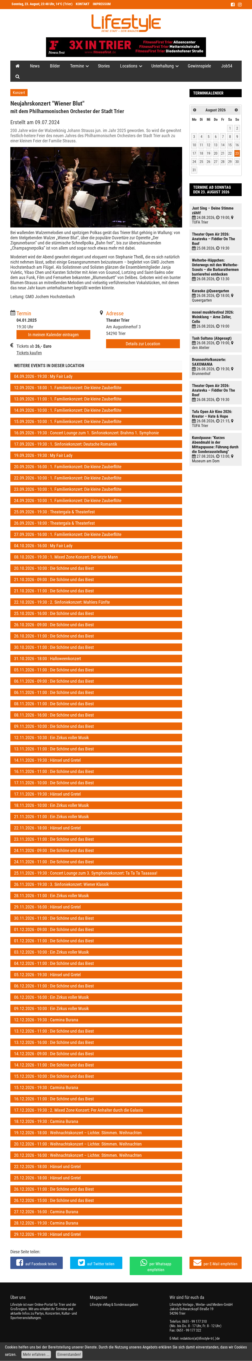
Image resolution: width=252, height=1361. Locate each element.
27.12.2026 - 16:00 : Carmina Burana (46, 1211)
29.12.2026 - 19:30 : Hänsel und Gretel (47, 1234)
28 (222, 162)
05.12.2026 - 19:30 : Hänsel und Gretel (47, 974)
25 (201, 162)
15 (230, 145)
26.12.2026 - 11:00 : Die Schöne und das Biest (54, 1189)
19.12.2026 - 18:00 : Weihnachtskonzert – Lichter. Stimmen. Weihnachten (78, 1132)
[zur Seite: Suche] (17, 76)
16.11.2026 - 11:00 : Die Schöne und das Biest (54, 771)
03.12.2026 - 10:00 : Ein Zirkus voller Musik (51, 952)
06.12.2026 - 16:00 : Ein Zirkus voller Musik (51, 997)
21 (222, 153)
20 (215, 153)
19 (208, 153)
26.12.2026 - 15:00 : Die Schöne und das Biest (54, 1200)
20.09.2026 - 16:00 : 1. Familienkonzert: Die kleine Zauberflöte (67, 466)
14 (222, 145)
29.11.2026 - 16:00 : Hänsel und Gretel (47, 906)
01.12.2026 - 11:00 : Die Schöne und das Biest (54, 940)
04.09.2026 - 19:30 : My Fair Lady (43, 376)
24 (194, 162)
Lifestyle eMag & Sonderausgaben (114, 1304)
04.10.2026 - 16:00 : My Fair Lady (43, 545)
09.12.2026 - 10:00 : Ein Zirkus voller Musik (51, 1008)
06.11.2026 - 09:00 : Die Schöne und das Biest (54, 681)
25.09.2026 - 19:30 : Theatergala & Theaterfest (54, 511)
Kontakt (83, 4)
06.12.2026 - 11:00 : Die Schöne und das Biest (54, 985)
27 (215, 162)
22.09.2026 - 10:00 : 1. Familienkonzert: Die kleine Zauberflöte (67, 477)
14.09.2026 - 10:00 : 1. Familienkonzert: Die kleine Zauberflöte (67, 410)
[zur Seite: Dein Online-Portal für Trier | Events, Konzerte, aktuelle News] (17, 66)
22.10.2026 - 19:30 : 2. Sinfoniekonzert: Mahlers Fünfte (62, 602)
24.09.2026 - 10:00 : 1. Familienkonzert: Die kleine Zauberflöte (67, 500)
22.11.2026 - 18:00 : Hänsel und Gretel (47, 827)
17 (194, 153)
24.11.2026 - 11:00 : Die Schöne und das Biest (54, 861)
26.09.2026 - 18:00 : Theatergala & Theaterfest (54, 523)
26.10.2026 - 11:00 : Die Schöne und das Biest (54, 636)
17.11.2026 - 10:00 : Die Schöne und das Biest (54, 782)
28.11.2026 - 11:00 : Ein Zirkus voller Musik (51, 895)
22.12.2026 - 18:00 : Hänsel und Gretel (47, 1166)
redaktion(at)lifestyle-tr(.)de (200, 1338)
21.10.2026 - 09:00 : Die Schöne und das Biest (54, 579)
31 (194, 170)
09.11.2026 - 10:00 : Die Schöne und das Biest (54, 726)
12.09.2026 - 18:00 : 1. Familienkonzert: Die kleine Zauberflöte (67, 387)
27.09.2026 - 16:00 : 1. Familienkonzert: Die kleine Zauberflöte (67, 534)
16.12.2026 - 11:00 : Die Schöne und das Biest (54, 1098)
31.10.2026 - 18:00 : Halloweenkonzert (47, 658)
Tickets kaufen (29, 352)
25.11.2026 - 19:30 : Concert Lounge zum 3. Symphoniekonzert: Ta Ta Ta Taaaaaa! (85, 873)
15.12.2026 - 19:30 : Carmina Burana (46, 1087)
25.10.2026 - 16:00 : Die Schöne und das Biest (54, 613)
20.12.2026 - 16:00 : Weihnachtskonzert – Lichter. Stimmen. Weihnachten (78, 1155)
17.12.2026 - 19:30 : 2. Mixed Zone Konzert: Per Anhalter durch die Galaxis (78, 1110)
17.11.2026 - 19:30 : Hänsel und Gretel (47, 794)
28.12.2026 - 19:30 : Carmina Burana (46, 1223)
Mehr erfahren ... (36, 1354)
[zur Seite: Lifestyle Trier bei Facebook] (233, 4)
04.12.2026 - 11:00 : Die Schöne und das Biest (54, 963)
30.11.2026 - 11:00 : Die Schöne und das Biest (54, 918)
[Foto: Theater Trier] (96, 187)
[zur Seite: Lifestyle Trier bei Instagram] (240, 4)
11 (201, 145)
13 (215, 145)
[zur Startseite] (126, 23)
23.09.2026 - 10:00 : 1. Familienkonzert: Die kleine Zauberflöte (67, 489)
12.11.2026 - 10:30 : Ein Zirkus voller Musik (51, 737)
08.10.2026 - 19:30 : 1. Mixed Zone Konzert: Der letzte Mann (66, 557)
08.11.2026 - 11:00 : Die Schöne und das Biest (54, 703)
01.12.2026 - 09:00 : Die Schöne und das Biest (54, 929)
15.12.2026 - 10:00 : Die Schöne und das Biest (54, 1076)
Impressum (102, 4)
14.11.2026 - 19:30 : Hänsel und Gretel (47, 760)
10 (194, 145)
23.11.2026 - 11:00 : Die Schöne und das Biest (54, 839)
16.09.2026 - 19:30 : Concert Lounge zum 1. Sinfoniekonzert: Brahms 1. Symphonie (86, 432)
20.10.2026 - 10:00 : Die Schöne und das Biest (54, 568)
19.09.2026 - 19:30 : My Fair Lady (43, 455)
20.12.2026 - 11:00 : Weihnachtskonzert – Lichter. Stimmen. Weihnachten (78, 1144)
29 (230, 162)
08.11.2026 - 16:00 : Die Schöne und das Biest (54, 715)
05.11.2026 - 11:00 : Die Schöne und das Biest (54, 669)
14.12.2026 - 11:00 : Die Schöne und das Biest (54, 1064)
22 (230, 153)
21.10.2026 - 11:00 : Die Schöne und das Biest (54, 590)
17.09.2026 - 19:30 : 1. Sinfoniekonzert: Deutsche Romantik (65, 444)
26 (208, 162)
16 (237, 145)
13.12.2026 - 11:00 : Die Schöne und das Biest (54, 1031)
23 (237, 153)
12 (208, 145)
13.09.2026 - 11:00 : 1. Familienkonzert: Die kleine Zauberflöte (67, 398)
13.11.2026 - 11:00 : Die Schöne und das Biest (54, 748)
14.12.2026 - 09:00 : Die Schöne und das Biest (54, 1053)
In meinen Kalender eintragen (53, 334)
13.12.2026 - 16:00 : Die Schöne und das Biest (54, 1042)
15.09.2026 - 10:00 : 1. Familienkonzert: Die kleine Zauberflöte (67, 421)
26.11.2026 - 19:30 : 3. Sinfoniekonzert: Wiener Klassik (61, 884)
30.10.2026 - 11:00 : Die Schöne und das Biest (54, 647)
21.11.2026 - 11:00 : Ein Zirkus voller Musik (51, 816)
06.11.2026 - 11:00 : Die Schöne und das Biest (54, 692)
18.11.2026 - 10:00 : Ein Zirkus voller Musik (51, 805)
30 (237, 162)
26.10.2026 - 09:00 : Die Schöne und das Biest (54, 624)
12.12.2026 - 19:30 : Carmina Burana (46, 1019)
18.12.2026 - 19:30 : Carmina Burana (46, 1121)
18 (201, 153)
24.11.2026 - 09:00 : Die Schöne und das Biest (54, 850)
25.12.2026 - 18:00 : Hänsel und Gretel (47, 1177)
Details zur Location (143, 343)
